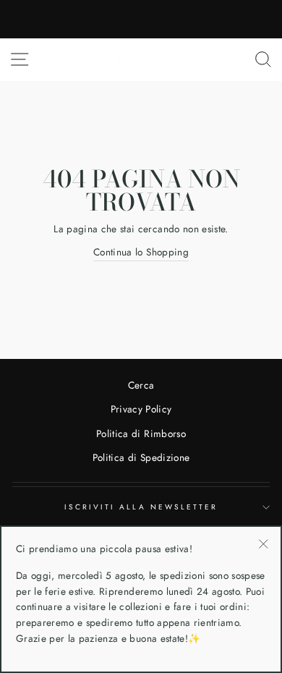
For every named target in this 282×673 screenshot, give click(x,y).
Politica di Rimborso (141, 433)
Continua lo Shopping (141, 252)
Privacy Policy (141, 409)
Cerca (141, 385)
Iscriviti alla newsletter (141, 506)
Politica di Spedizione (141, 457)
